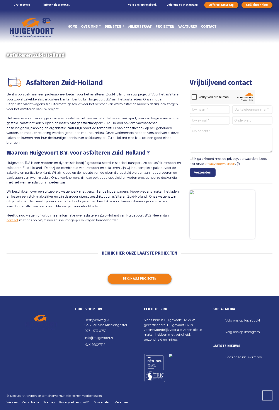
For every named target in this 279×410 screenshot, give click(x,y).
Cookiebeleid (102, 402)
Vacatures (121, 402)
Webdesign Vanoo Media (23, 402)
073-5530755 (21, 4)
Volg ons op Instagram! (182, 4)
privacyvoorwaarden (220, 164)
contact (12, 220)
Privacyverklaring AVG (74, 402)
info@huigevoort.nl (56, 4)
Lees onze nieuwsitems (243, 357)
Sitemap (49, 402)
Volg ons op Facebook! (142, 4)
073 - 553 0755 (95, 331)
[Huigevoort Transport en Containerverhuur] (29, 28)
